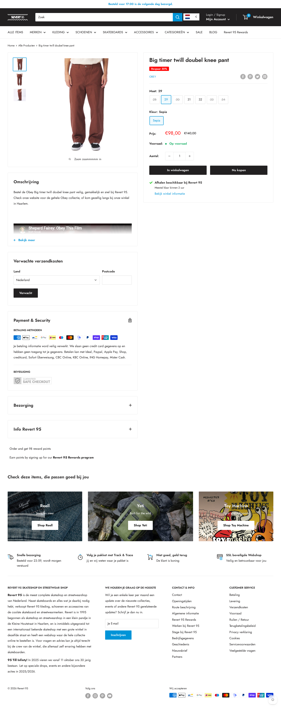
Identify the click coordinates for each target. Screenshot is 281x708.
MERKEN (35, 32)
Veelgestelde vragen (242, 650)
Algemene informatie (185, 613)
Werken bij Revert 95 (185, 626)
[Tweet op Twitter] (257, 76)
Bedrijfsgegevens (183, 638)
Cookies (234, 638)
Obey (152, 77)
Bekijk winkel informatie (170, 193)
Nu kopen (239, 170)
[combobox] (104, 17)
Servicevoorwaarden (242, 644)
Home (11, 45)
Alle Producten (26, 45)
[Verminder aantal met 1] (169, 156)
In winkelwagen (178, 170)
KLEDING (58, 32)
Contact (177, 595)
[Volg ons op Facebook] (88, 695)
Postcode (108, 271)
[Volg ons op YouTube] (109, 695)
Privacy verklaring (240, 632)
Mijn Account (216, 19)
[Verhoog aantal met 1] (190, 156)
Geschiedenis (180, 644)
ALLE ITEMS (15, 32)
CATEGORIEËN (175, 32)
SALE (199, 32)
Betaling (234, 595)
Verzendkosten (238, 607)
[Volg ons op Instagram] (95, 695)
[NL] (191, 16)
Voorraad (235, 613)
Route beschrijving (184, 607)
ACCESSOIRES (144, 32)
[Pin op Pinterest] (250, 76)
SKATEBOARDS (113, 32)
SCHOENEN (84, 32)
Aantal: (154, 156)
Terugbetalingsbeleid (242, 626)
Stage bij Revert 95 (184, 632)
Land (17, 271)
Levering (234, 601)
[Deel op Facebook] (243, 76)
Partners (177, 657)
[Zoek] (177, 17)
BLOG (213, 32)
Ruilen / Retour (239, 619)
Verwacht (25, 293)
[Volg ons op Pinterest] (102, 695)
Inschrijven (118, 635)
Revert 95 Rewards (236, 32)
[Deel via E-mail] (264, 76)
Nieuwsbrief (179, 650)
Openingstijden (182, 601)
